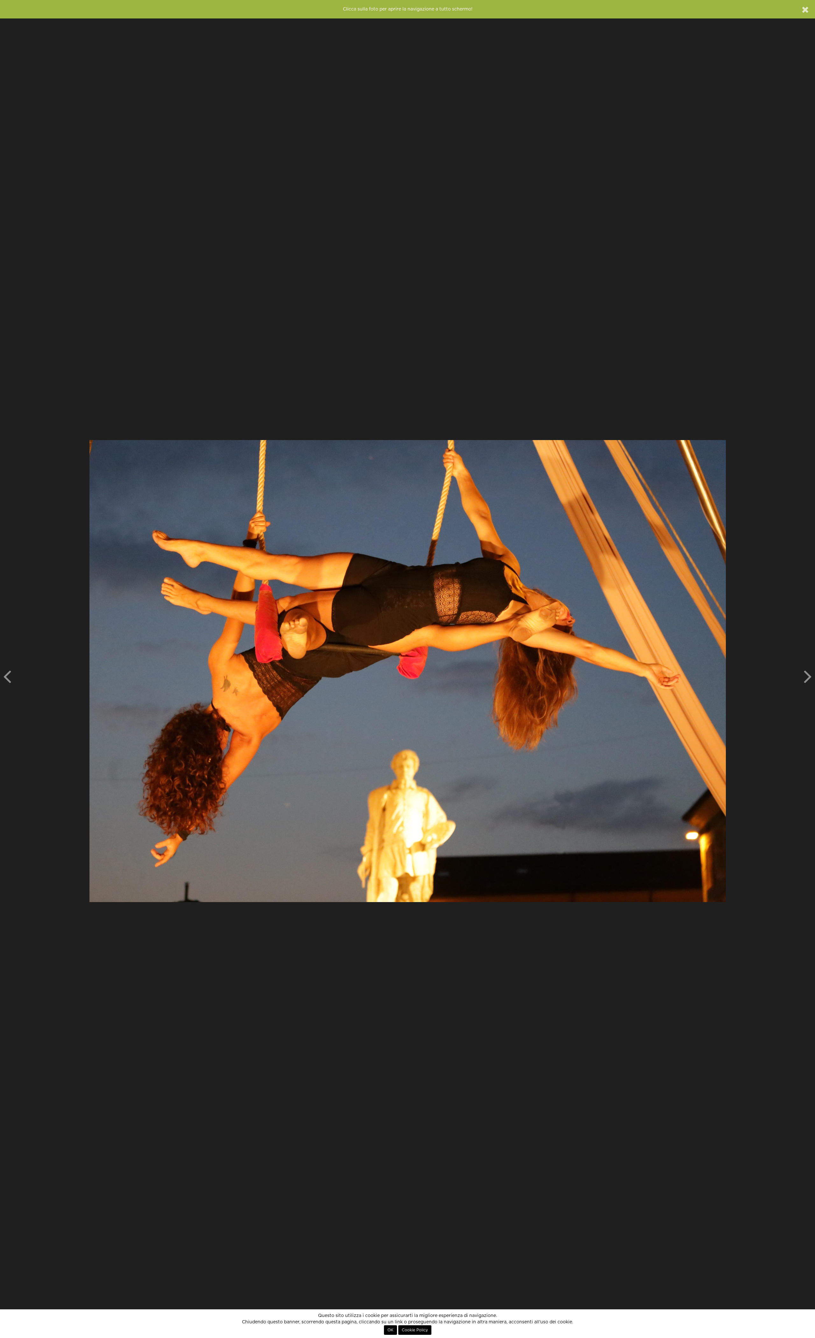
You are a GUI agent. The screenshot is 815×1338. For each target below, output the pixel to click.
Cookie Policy (415, 1330)
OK (390, 1330)
